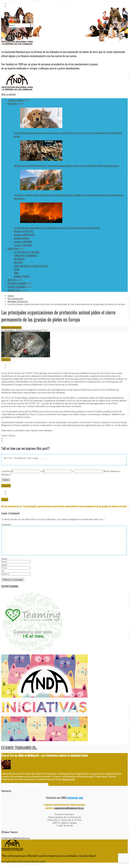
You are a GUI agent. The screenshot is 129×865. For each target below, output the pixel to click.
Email (4, 564)
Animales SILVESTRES (23, 231)
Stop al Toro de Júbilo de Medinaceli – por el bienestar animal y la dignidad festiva (44, 755)
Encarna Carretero (31, 330)
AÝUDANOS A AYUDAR (17, 283)
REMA (16, 273)
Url (2, 571)
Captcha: (6, 471)
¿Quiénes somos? (15, 100)
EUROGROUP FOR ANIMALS (25, 255)
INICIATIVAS (13, 248)
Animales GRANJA (21, 238)
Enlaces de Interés (16, 19)
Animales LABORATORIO (24, 234)
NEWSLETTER (13, 290)
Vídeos (11, 12)
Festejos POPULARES (23, 245)
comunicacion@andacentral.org (69, 808)
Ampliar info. (69, 779)
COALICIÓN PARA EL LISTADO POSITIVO (31, 266)
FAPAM (17, 269)
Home (11, 295)
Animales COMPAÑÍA (23, 241)
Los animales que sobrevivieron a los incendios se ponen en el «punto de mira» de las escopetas (57, 227)
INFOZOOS (18, 262)
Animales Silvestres (18, 301)
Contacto (12, 15)
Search (4, 25)
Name (4, 558)
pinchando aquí (75, 797)
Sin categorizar (15, 298)
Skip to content (8, 94)
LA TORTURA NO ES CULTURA (26, 252)
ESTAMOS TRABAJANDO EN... (19, 747)
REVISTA (11, 279)
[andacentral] (17, 45)
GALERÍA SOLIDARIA (16, 286)
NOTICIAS (12, 103)
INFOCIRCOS (19, 259)
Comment (6, 524)
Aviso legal (5, 861)
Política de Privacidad (20, 861)
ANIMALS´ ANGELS (22, 276)
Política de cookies (38, 861)
